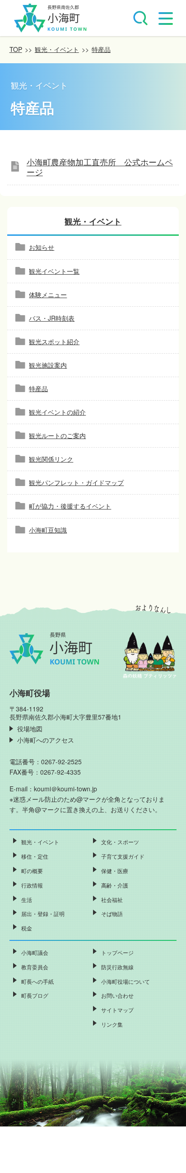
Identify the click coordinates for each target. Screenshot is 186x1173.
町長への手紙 (37, 981)
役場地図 (29, 728)
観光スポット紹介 (54, 341)
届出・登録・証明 (43, 913)
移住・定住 (34, 856)
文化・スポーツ (120, 842)
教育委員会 (34, 967)
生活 (26, 899)
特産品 (101, 49)
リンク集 (112, 1024)
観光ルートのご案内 (57, 435)
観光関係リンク (51, 458)
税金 (26, 928)
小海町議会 (34, 952)
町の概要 (32, 870)
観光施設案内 (48, 364)
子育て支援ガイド (122, 856)
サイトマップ (117, 1010)
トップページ (117, 952)
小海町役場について (125, 981)
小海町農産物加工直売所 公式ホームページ (100, 167)
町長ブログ (34, 995)
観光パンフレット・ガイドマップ (76, 482)
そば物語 (112, 913)
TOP (15, 49)
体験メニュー (48, 294)
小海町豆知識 (48, 529)
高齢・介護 (114, 885)
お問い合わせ (117, 995)
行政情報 (32, 885)
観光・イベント (57, 49)
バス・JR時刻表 (51, 317)
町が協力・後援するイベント (70, 505)
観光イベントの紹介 (57, 411)
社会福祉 (112, 899)
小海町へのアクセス (45, 740)
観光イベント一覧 (54, 271)
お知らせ (41, 247)
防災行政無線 (117, 967)
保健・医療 (114, 870)
